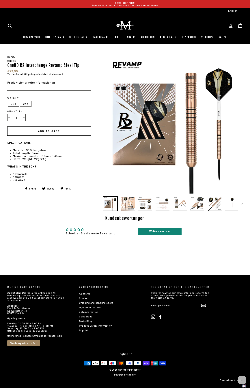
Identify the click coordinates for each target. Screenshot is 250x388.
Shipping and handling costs (96, 302)
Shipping (29, 74)
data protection (88, 311)
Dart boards (100, 37)
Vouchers (207, 37)
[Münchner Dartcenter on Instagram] (153, 317)
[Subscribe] (203, 305)
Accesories (148, 37)
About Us (84, 293)
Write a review (159, 231)
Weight (13, 98)
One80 (12, 61)
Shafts (131, 37)
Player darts (168, 37)
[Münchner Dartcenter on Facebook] (160, 317)
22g (13, 103)
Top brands (189, 37)
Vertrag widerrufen (23, 343)
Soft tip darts (78, 37)
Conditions (85, 316)
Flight (118, 37)
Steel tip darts (54, 37)
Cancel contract (230, 380)
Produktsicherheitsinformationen (31, 82)
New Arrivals (31, 37)
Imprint (83, 330)
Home (10, 56)
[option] (125, 4)
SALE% (223, 37)
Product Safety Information (95, 325)
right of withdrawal (90, 307)
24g (25, 103)
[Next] (240, 203)
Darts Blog (85, 321)
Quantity (15, 111)
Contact (84, 298)
